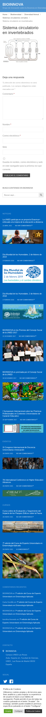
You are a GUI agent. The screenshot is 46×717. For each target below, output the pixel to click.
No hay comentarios (23, 225)
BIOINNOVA (13, 4)
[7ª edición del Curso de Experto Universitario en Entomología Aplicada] (23, 565)
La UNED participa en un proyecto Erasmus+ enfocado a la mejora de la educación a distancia (23, 220)
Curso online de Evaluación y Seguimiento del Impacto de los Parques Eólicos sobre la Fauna (22, 512)
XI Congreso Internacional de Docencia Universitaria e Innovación (19, 448)
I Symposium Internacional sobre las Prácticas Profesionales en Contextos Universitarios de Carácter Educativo (22, 413)
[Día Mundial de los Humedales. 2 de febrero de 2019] (23, 274)
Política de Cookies (33, 711)
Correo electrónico (12, 136)
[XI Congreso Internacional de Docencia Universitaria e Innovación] (23, 463)
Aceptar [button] (8, 711)
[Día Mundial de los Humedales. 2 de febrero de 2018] (23, 311)
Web (5, 147)
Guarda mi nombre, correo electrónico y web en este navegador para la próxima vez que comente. (23, 166)
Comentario (8, 94)
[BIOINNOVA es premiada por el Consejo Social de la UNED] (23, 391)
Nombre (7, 124)
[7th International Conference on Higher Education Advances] (23, 493)
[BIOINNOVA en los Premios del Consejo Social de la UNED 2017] (23, 350)
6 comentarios (22, 549)
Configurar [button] (18, 711)
